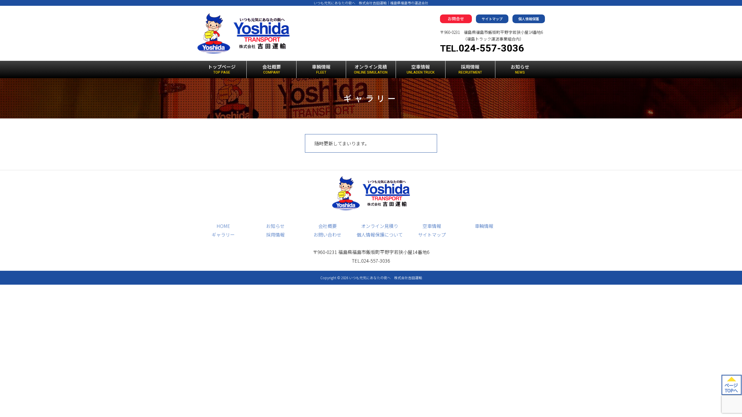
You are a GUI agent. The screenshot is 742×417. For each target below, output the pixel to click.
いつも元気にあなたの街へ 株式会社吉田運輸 (385, 277)
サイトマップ (492, 18)
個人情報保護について (380, 234)
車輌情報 (321, 69)
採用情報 (470, 69)
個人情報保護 (528, 18)
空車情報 (420, 69)
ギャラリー (223, 234)
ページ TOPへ (731, 388)
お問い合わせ (327, 234)
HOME (223, 225)
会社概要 (271, 69)
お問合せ (456, 18)
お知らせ (520, 69)
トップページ (222, 69)
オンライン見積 (371, 69)
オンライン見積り (379, 225)
